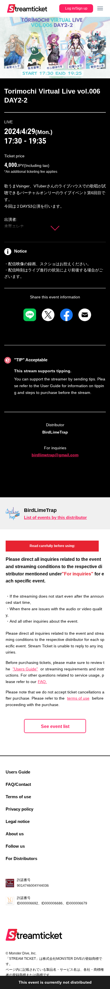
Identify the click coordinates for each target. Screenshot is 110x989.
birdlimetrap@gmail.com (55, 455)
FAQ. (42, 681)
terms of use (78, 698)
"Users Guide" (25, 669)
